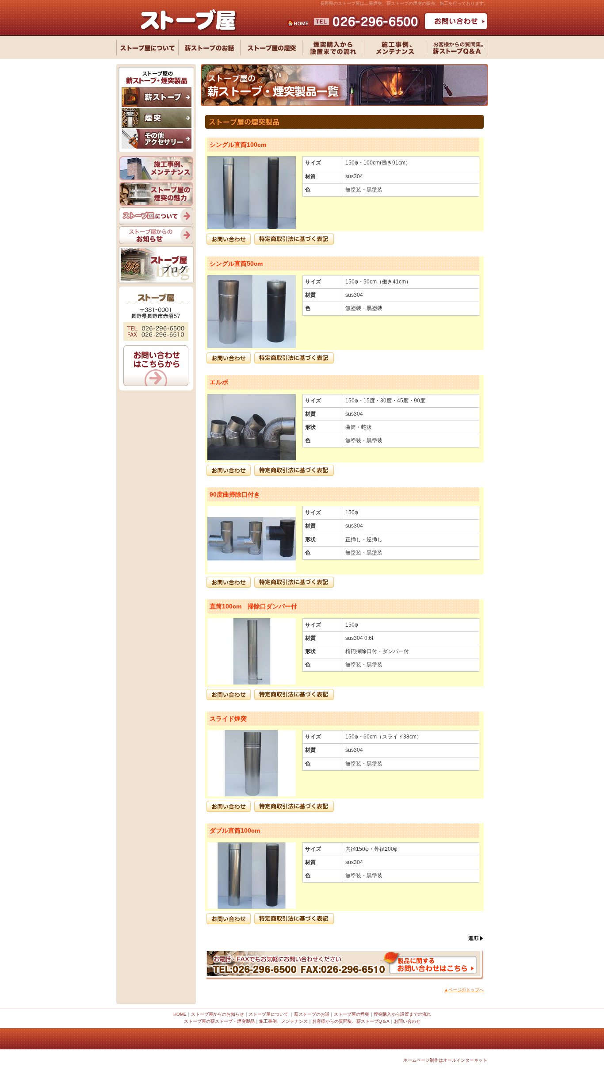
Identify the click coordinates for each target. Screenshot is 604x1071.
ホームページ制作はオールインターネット (445, 1060)
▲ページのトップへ (464, 989)
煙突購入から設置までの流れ (402, 1014)
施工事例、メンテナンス (283, 1021)
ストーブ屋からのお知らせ (217, 1014)
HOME (180, 1014)
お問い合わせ (407, 1021)
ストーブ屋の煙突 (351, 1014)
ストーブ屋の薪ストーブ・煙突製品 (219, 1021)
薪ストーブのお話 (311, 1014)
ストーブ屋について (268, 1014)
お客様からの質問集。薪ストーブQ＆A (351, 1021)
